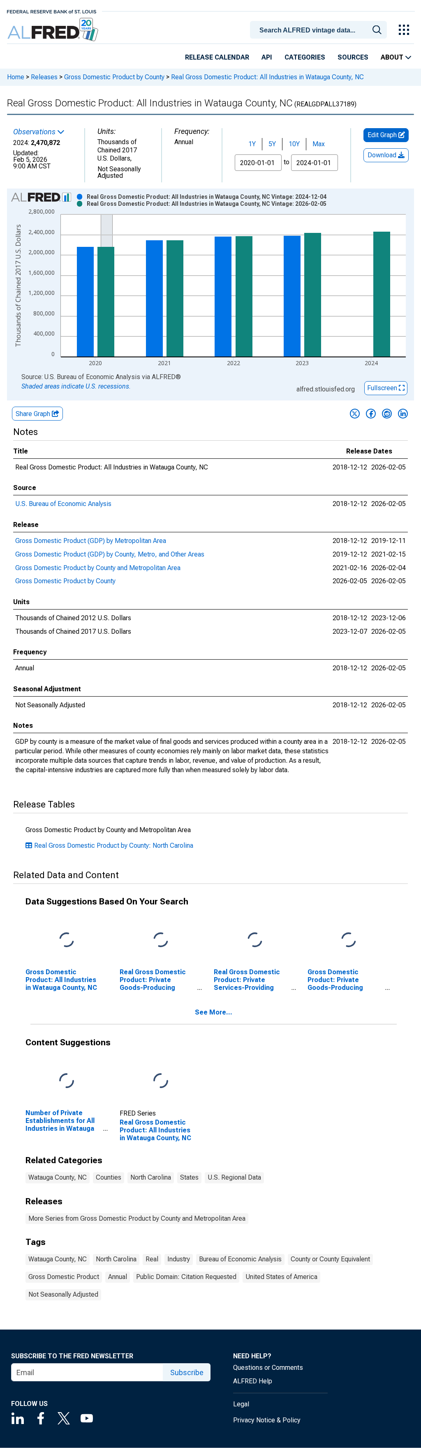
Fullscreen (383, 388)
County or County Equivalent (330, 1259)
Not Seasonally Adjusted (63, 1294)
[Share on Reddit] (387, 414)
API (266, 57)
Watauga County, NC (57, 1177)
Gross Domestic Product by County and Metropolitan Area (97, 568)
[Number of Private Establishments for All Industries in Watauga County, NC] (66, 1081)
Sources (353, 57)
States (189, 1177)
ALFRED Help (252, 1381)
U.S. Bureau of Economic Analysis (63, 504)
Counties (108, 1177)
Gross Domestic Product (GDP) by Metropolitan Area (90, 541)
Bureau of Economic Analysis (240, 1259)
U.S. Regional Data (234, 1177)
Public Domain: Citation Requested (186, 1277)
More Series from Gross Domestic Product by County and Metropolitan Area (136, 1218)
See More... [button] (213, 1012)
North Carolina (150, 1177)
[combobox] (320, 29)
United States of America (281, 1277)
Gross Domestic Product (63, 1277)
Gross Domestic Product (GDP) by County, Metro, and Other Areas (109, 554)
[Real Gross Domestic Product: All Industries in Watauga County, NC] (161, 1081)
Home (15, 77)
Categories (305, 57)
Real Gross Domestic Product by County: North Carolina (113, 845)
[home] (53, 30)
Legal (241, 1404)
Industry (178, 1259)
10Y (294, 144)
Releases (44, 77)
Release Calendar (217, 57)
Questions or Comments (268, 1367)
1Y (252, 144)
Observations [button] (35, 132)
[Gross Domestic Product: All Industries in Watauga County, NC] (66, 940)
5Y (272, 144)
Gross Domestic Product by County (114, 77)
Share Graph (34, 414)
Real (152, 1259)
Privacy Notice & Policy (267, 1420)
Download (383, 155)
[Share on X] (355, 414)
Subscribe (187, 1372)
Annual (117, 1277)
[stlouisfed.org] (51, 11)
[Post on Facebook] (371, 414)
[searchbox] (320, 30)
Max (318, 144)
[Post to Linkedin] (403, 414)
